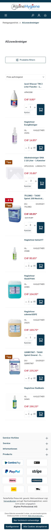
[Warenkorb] (45, 15)
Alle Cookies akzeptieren (35, 526)
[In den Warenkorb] (40, 109)
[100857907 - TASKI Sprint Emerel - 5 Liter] (15, 366)
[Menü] (6, 15)
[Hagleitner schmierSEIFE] (15, 327)
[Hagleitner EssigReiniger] (15, 135)
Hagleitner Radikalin (34, 388)
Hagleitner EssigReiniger (30, 123)
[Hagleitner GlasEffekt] (15, 289)
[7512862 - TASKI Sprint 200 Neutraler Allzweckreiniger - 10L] (15, 213)
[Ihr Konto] (39, 15)
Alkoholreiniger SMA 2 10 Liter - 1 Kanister (34, 159)
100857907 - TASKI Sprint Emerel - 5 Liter (33, 354)
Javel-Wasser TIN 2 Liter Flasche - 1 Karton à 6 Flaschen (33, 85)
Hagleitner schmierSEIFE (30, 313)
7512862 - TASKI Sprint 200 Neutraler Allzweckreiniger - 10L (34, 197)
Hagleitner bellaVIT (33, 240)
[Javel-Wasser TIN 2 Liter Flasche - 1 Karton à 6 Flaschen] (15, 98)
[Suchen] (33, 15)
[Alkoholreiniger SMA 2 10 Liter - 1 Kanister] (15, 172)
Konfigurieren (12, 526)
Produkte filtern (27, 59)
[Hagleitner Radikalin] (15, 401)
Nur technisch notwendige (26, 520)
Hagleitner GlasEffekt (29, 277)
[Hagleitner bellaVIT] (15, 253)
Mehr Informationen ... (36, 516)
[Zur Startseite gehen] (25, 6)
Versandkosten (10, 501)
